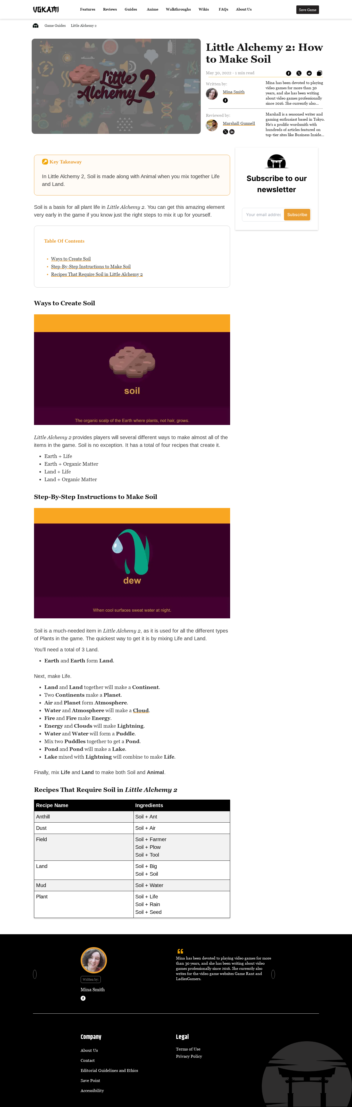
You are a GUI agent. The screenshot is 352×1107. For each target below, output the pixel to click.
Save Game (307, 9)
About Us (244, 9)
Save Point (90, 1080)
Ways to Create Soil (71, 258)
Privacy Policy (189, 1056)
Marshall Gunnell (239, 123)
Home (35, 25)
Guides (131, 9)
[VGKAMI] (46, 9)
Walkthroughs (178, 9)
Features (87, 9)
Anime (152, 9)
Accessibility (92, 1090)
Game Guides (55, 25)
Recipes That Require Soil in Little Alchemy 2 (97, 274)
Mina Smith (234, 91)
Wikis (204, 9)
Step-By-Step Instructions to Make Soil (91, 266)
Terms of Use (188, 1049)
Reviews (110, 9)
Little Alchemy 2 (84, 25)
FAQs (223, 9)
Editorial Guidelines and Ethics (109, 1070)
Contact (88, 1060)
